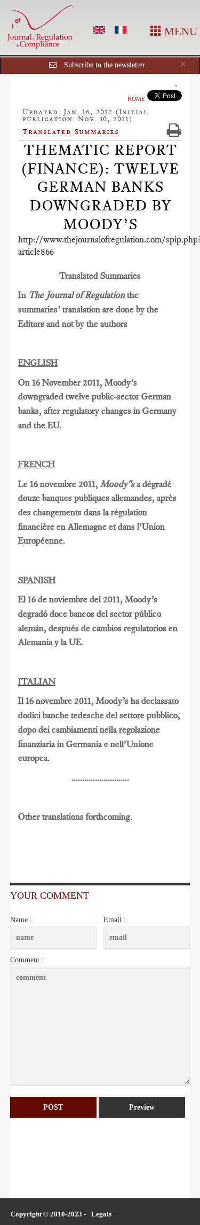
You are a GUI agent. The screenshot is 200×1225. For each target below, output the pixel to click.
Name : (21, 920)
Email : (114, 920)
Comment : (27, 960)
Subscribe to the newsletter (104, 65)
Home (136, 99)
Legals (101, 1214)
